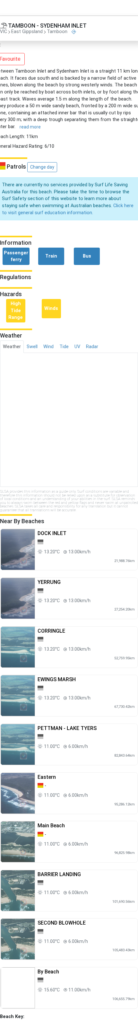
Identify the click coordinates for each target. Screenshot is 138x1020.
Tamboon (57, 32)
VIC (3, 32)
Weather (12, 346)
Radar (92, 346)
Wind (48, 346)
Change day (42, 167)
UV (77, 346)
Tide (64, 346)
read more (30, 126)
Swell (32, 346)
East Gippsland (27, 32)
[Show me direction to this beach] (74, 32)
